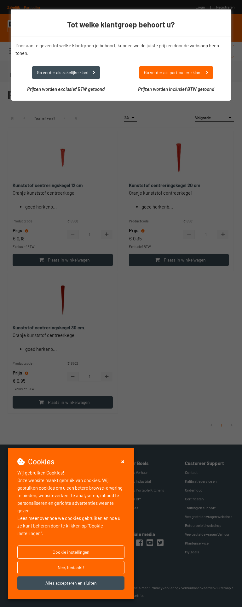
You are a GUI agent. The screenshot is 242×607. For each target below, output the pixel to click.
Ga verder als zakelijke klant (63, 72)
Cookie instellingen (71, 552)
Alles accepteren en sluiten (71, 583)
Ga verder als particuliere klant (173, 72)
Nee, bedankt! (71, 567)
